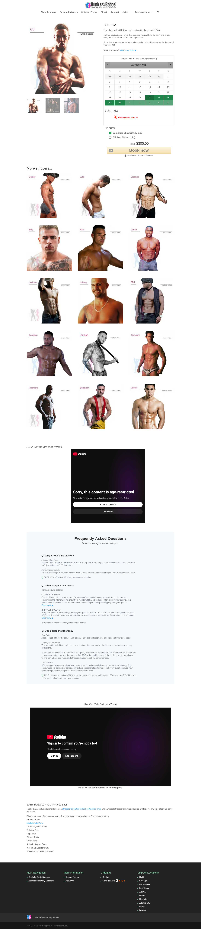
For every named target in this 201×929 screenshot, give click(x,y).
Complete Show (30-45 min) (127, 133)
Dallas (142, 906)
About (104, 12)
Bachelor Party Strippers (39, 877)
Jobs (125, 12)
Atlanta (142, 892)
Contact (115, 12)
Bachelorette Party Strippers (41, 881)
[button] (107, 64)
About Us (69, 881)
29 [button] (168, 98)
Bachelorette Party (35, 823)
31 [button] (118, 103)
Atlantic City (144, 903)
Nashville (143, 899)
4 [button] (159, 103)
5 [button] (168, 103)
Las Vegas (144, 888)
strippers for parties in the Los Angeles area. (81, 809)
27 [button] (149, 98)
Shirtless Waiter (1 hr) (124, 137)
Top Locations (142, 12)
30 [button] (108, 103)
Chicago (143, 881)
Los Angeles (144, 884)
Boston (142, 910)
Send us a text (113, 881)
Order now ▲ (47, 605)
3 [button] (149, 103)
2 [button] (140, 103)
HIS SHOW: (110, 128)
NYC (141, 877)
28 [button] (158, 98)
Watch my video (127, 50)
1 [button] (129, 103)
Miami (142, 895)
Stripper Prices (89, 12)
